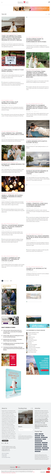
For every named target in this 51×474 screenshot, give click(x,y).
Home (46, 14)
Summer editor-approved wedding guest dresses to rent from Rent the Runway (13, 336)
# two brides (45, 449)
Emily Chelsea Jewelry (32, 349)
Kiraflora (29, 335)
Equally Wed (3, 42)
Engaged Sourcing (31, 337)
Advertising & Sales (39, 422)
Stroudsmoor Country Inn (32, 350)
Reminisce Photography (32, 334)
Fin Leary (2, 230)
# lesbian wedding (44, 437)
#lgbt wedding (44, 442)
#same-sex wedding (38, 449)
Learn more (5, 440)
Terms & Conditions (5, 453)
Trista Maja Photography (32, 340)
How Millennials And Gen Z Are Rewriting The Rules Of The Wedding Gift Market (13, 344)
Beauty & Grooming (5, 100)
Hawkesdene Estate (31, 346)
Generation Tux (30, 341)
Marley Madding (3, 73)
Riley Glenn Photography (32, 344)
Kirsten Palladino (28, 43)
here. (39, 427)
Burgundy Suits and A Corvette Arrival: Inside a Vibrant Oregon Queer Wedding (12, 340)
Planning (11, 100)
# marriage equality (38, 444)
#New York (45, 444)
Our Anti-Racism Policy (6, 457)
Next (11, 280)
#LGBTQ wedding (37, 442)
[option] (25, 417)
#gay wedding (37, 437)
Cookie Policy (13, 472)
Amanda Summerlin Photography (34, 347)
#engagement (37, 435)
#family (42, 435)
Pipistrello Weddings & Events (33, 332)
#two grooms (37, 451)
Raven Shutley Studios (32, 352)
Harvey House (30, 338)
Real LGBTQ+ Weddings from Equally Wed (9, 34)
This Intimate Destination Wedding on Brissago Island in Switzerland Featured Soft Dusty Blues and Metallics (13, 348)
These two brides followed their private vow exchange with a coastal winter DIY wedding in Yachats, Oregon (12, 332)
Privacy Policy (4, 454)
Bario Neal (30, 343)
